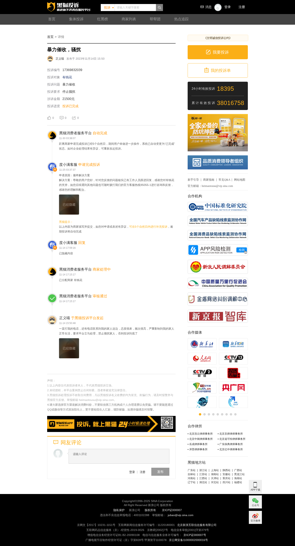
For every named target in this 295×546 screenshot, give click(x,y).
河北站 (215, 482)
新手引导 (193, 179)
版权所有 (150, 510)
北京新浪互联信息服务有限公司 (197, 525)
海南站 (238, 478)
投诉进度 (53, 106)
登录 (132, 472)
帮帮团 (155, 19)
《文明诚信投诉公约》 (218, 38)
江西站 (203, 478)
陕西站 (226, 470)
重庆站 (226, 478)
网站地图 (239, 179)
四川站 (226, 482)
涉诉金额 (53, 99)
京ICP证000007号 (194, 535)
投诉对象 (53, 77)
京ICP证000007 (172, 510)
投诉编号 (53, 70)
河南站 (191, 478)
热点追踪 (181, 19)
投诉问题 (53, 84)
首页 (51, 19)
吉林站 (191, 474)
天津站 (215, 478)
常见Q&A (224, 179)
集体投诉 (76, 19)
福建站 (238, 482)
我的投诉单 (221, 70)
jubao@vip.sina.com (180, 515)
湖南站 (215, 474)
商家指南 (208, 179)
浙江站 (203, 470)
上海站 (215, 470)
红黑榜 (102, 19)
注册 (242, 7)
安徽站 (226, 474)
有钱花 (67, 77)
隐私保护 (119, 510)
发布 (160, 471)
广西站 (238, 470)
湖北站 (203, 482)
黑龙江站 (239, 474)
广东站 (191, 470)
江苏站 (203, 474)
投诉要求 (53, 91)
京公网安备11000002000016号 (188, 540)
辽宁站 (191, 482)
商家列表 (129, 19)
